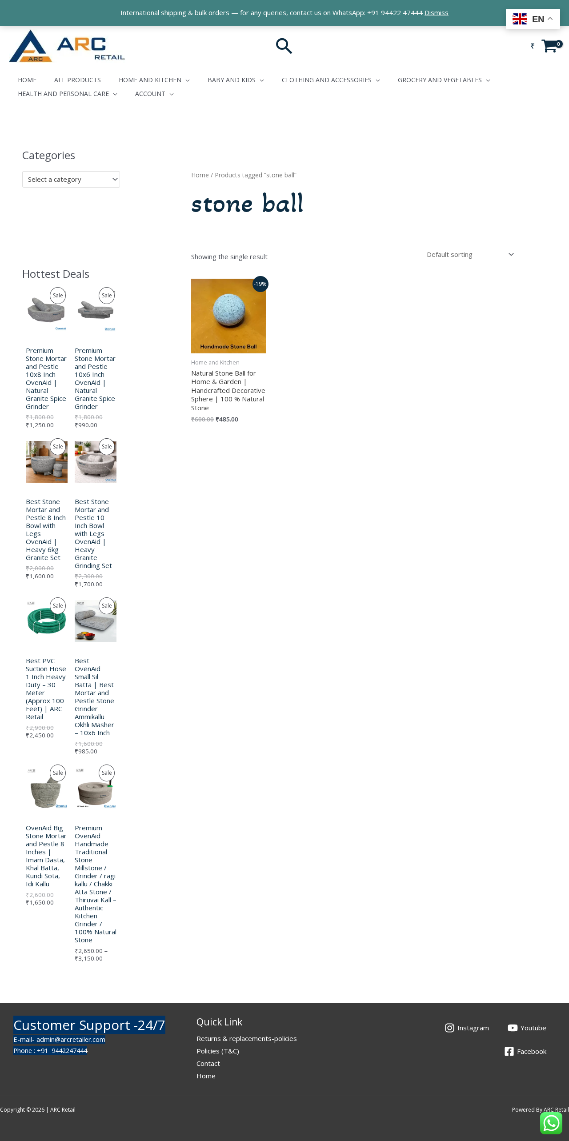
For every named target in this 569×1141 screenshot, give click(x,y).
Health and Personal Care (63, 93)
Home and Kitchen (150, 80)
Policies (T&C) (217, 1050)
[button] (284, 46)
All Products (77, 80)
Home (27, 80)
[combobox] (71, 179)
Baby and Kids (232, 80)
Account (150, 93)
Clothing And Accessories (327, 80)
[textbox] (67, 179)
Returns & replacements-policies (246, 1038)
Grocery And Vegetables (440, 80)
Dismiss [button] (437, 12)
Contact (208, 1063)
